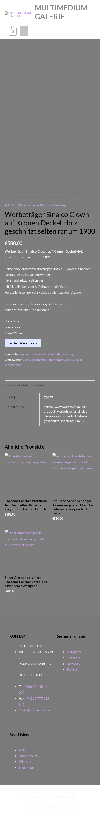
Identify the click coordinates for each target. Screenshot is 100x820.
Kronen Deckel (62, 359)
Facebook (73, 664)
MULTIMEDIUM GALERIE (61, 12)
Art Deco (11, 205)
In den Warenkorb (23, 343)
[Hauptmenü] (24, 31)
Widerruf (25, 762)
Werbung (38, 192)
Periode (45, 205)
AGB (22, 750)
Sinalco (78, 359)
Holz (49, 359)
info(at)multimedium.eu (35, 710)
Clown (27, 359)
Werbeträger (13, 365)
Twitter (72, 669)
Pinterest (73, 658)
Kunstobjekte (21, 192)
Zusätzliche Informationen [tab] (25, 385)
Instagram (74, 652)
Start (8, 192)
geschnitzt (38, 359)
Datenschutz (28, 756)
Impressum (27, 768)
